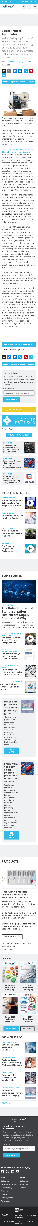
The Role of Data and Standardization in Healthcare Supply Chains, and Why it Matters (17, 613)
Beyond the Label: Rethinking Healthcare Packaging (10, 1047)
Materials (6, 543)
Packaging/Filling (9, 513)
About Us (5, 1215)
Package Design (8, 1057)
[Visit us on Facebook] (2, 1171)
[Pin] (31, 71)
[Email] (9, 71)
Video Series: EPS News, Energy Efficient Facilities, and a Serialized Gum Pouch (12, 640)
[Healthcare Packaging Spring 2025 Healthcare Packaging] (10, 1004)
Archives (27, 1028)
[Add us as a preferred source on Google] (4, 75)
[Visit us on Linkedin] (12, 1171)
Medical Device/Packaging (9, 650)
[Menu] (35, 6)
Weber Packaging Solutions (20, 61)
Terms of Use (30, 1215)
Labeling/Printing (10, 1042)
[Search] (29, 6)
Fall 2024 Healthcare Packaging (28, 1019)
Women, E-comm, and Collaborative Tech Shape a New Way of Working (12, 503)
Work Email (8, 389)
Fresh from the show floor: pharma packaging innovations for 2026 (12, 464)
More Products (12, 937)
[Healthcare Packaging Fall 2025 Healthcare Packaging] (28, 972)
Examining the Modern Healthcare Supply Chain (11, 1077)
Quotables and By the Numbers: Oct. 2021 (12, 516)
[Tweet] (26, 71)
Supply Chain (7, 528)
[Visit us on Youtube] (17, 1171)
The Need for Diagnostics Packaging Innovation (8, 548)
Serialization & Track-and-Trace (12, 634)
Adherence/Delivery (10, 1088)
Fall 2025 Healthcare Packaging (28, 987)
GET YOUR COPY (11, 835)
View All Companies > (19, 435)
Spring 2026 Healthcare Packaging (10, 987)
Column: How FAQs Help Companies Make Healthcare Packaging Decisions (12, 656)
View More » (7, 1103)
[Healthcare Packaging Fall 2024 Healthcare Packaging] (28, 1004)
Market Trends (8, 498)
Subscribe (11, 1028)
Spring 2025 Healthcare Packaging (10, 1019)
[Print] (4, 71)
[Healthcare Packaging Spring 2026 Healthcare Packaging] (10, 972)
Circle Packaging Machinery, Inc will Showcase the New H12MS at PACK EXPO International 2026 (19, 915)
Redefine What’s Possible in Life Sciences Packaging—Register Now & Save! (11, 479)
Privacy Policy (17, 1215)
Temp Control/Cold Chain (10, 666)
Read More (11, 751)
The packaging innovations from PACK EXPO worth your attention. (11, 448)
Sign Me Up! (11, 399)
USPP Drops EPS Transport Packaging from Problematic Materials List (12, 672)
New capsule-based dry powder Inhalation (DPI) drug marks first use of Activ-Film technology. (19, 904)
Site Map (20, 1217)
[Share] (15, 71)
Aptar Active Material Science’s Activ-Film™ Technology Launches (15, 894)
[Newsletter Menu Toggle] (24, 6)
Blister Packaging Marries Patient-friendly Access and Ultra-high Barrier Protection (19, 926)
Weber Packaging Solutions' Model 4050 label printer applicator (18, 150)
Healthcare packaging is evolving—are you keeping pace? (12, 1093)
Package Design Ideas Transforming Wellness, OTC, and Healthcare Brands (11, 1062)
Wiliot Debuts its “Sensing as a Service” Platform (12, 533)
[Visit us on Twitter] (8, 1171)
